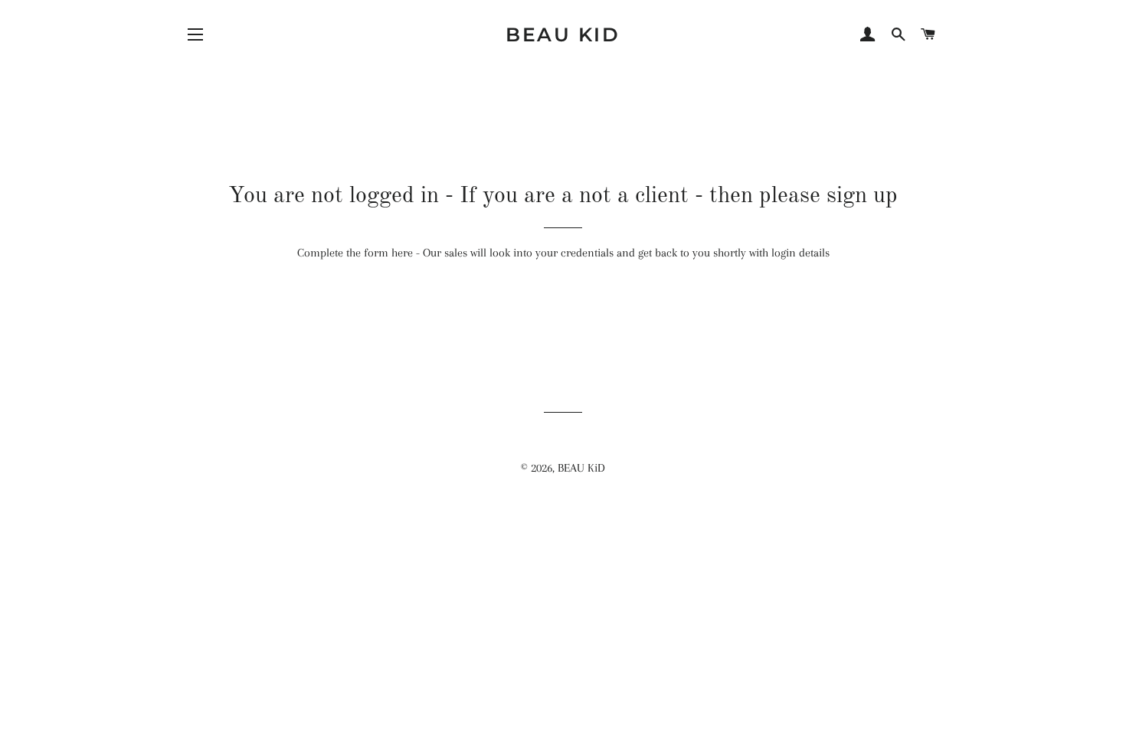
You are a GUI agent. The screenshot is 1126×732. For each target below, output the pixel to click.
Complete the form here (355, 253)
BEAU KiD (563, 34)
